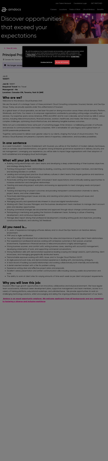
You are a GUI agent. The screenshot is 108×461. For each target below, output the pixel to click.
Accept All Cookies (62, 62)
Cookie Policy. (75, 56)
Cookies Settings (46, 62)
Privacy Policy (31, 55)
